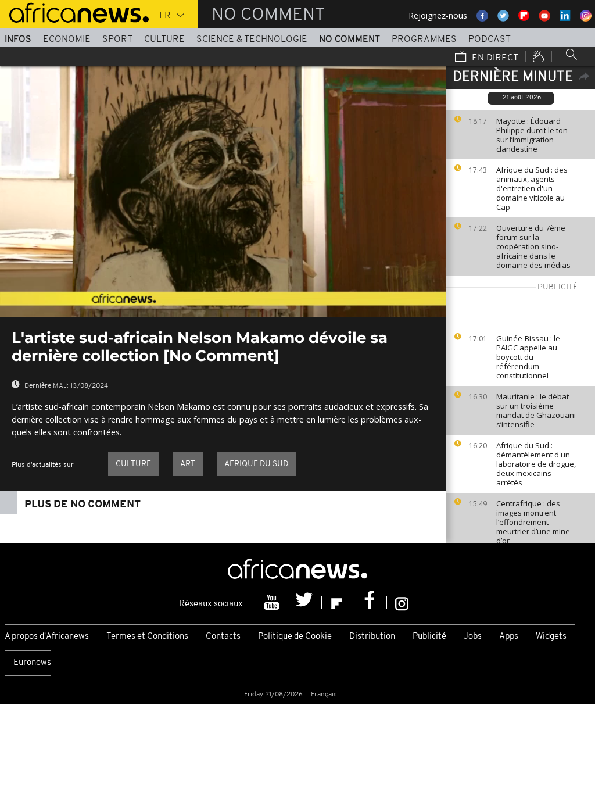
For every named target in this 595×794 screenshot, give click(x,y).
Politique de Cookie (295, 636)
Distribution (372, 636)
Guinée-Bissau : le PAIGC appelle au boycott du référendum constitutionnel (528, 357)
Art (187, 464)
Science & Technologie (251, 39)
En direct (493, 58)
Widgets (551, 636)
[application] (223, 191)
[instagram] (402, 602)
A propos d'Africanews (47, 636)
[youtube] (273, 602)
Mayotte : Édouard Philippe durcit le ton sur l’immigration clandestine (532, 134)
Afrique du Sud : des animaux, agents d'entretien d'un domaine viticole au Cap (532, 188)
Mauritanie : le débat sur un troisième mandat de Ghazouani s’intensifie (536, 410)
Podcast (489, 39)
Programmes (424, 39)
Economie (67, 39)
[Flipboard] (338, 602)
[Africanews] (74, 11)
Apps (508, 636)
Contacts (223, 636)
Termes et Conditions (147, 636)
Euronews (32, 663)
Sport (117, 39)
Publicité (429, 636)
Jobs (473, 636)
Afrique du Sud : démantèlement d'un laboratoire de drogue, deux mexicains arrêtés (536, 464)
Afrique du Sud (256, 464)
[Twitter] (305, 602)
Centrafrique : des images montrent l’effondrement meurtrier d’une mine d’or (533, 522)
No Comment (349, 39)
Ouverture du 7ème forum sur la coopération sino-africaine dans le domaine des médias (533, 246)
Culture (164, 39)
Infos (18, 39)
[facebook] (370, 602)
